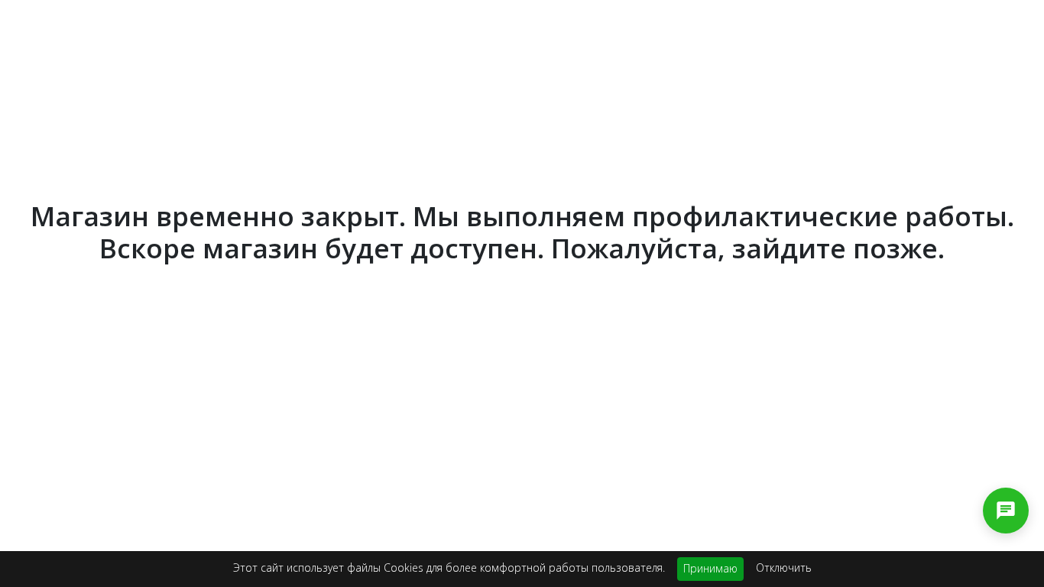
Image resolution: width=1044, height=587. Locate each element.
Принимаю (710, 568)
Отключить (784, 567)
